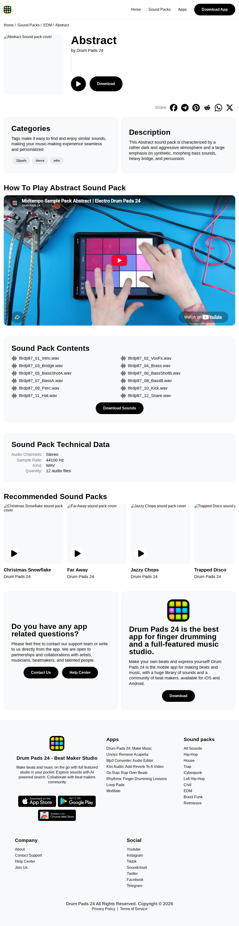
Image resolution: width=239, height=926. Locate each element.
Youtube (134, 849)
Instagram (135, 855)
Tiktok (132, 861)
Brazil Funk (193, 797)
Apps (182, 9)
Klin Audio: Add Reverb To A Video (135, 767)
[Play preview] (14, 553)
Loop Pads (115, 785)
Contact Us (41, 672)
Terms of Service (134, 909)
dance (40, 160)
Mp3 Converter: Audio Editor (129, 761)
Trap (187, 767)
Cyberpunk (193, 773)
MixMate (113, 791)
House (189, 761)
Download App (215, 9)
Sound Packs (159, 9)
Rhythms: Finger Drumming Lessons (136, 779)
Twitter (132, 874)
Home (136, 9)
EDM (47, 25)
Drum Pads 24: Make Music (129, 748)
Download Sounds (119, 408)
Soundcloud (137, 867)
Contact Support (28, 855)
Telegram (134, 886)
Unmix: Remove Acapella (127, 754)
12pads (21, 160)
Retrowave (193, 803)
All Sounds (193, 748)
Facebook (135, 880)
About (20, 849)
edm (57, 160)
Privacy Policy (103, 909)
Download (106, 84)
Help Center (80, 672)
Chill (187, 785)
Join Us (21, 867)
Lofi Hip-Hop (194, 779)
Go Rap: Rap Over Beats (127, 773)
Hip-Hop (191, 754)
